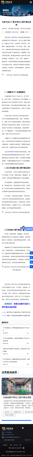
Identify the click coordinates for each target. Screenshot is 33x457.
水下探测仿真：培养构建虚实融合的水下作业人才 (16, 329)
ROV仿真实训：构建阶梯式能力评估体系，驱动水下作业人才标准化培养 (16, 360)
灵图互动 (17, 304)
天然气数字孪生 (11, 151)
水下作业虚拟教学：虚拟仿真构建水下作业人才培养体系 (16, 340)
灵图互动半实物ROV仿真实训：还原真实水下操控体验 (16, 350)
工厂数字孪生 (13, 37)
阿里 (11, 445)
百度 (20, 445)
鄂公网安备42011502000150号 (15, 452)
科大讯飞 (15, 445)
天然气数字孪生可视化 (13, 28)
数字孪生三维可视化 (26, 28)
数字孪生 (4, 28)
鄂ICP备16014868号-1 (15, 448)
